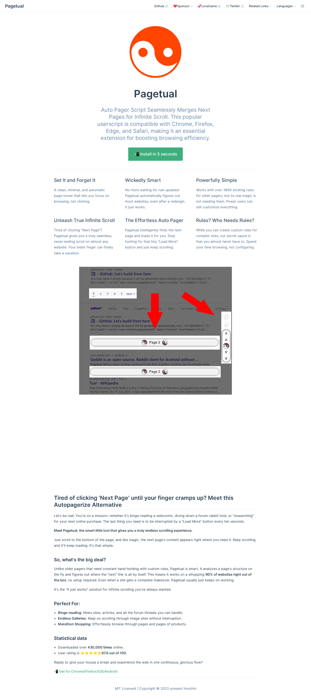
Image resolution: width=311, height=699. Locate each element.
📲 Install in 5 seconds (155, 154)
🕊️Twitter (235, 6)
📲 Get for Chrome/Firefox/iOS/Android (85, 671)
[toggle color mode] (302, 6)
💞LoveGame (209, 6)
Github (161, 6)
